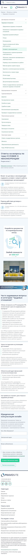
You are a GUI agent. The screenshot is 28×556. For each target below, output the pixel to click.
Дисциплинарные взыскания (11, 81)
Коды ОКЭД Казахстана (8, 147)
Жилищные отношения (8, 128)
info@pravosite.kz (6, 481)
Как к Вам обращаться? (7, 431)
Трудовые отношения (9, 14)
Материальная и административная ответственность (12, 53)
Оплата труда (6, 75)
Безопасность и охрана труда (11, 72)
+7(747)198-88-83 (6, 479)
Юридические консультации (8, 510)
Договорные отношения (8, 19)
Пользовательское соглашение (9, 549)
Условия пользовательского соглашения (14, 456)
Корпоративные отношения (9, 90)
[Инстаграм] (6, 483)
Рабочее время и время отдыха (11, 65)
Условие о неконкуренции (10, 49)
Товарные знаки (6, 125)
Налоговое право (6, 135)
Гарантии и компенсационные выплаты (13, 69)
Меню (5, 7)
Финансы (4, 141)
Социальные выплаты (7, 132)
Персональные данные (8, 116)
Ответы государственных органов (11, 138)
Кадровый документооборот (11, 34)
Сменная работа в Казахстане (9, 521)
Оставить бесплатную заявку (10, 460)
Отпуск (5, 38)
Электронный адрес (6, 437)
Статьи (2, 498)
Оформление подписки (7, 496)
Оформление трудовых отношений (12, 26)
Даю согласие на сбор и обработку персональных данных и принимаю (14, 454)
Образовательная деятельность (10, 144)
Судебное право (6, 106)
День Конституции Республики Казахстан (12, 533)
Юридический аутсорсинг (8, 515)
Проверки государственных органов (12, 112)
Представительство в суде (8, 513)
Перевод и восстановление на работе (13, 62)
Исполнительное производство (10, 109)
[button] (2, 241)
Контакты (3, 502)
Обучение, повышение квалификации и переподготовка (14, 58)
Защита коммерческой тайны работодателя (11, 45)
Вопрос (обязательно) (7, 444)
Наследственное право (8, 100)
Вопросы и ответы (12, 12)
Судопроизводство (7, 93)
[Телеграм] (2, 483)
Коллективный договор (9, 78)
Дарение (4, 97)
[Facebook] (10, 483)
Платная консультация (8, 465)
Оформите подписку (6, 166)
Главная (3, 12)
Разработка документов (7, 508)
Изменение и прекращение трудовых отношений (13, 30)
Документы (4, 493)
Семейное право (6, 103)
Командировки (7, 41)
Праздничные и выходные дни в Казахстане (13, 530)
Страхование (5, 119)
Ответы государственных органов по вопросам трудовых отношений (13, 85)
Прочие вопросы (6, 122)
